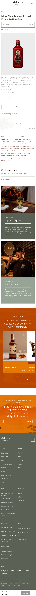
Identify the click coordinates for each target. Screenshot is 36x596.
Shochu (20, 460)
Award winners (6, 475)
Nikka (3, 471)
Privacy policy (18, 427)
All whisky (4, 479)
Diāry (20, 493)
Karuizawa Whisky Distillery (7, 494)
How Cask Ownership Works (8, 514)
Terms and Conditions (7, 585)
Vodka (20, 464)
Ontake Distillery (6, 499)
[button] (31, 3)
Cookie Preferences (6, 583)
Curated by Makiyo (7, 464)
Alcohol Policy (22, 539)
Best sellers (5, 453)
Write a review (5, 179)
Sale (2, 482)
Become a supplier (7, 555)
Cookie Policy (16, 583)
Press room (4, 558)
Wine (20, 453)
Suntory (3, 468)
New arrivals (5, 460)
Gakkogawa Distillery (7, 506)
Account (21, 500)
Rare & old (4, 457)
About (20, 497)
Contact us (21, 536)
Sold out (25, 593)
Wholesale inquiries (7, 551)
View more (31, 380)
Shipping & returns (24, 528)
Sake (19, 457)
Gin (19, 468)
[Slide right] (22, 377)
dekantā (3, 581)
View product (6, 370)
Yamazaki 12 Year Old (10, 367)
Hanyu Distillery (6, 510)
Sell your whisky (23, 532)
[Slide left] (14, 377)
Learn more (8, 235)
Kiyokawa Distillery (7, 502)
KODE (19, 585)
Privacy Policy (25, 583)
